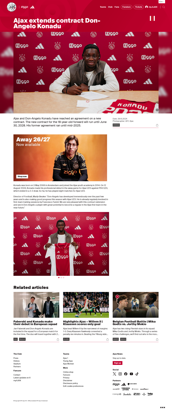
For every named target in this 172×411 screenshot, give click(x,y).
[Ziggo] (24, 7)
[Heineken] (144, 394)
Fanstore (126, 7)
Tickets (138, 7)
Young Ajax (68, 361)
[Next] (104, 244)
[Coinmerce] (135, 389)
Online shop (68, 372)
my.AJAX (17, 380)
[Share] (157, 125)
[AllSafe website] (136, 394)
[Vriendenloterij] (125, 389)
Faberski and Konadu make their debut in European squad (35, 323)
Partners (17, 366)
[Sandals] (127, 394)
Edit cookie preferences (73, 386)
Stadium (17, 364)
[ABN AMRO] (132, 384)
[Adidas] (32, 7)
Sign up (117, 363)
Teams (103, 7)
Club (110, 7)
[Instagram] (120, 374)
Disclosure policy (70, 383)
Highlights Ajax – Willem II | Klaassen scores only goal (83, 323)
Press (15, 358)
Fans (117, 7)
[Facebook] (126, 374)
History (16, 361)
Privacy (66, 378)
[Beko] (150, 394)
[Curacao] (117, 394)
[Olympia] (116, 389)
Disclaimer (67, 380)
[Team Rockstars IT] (144, 389)
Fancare (66, 375)
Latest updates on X (22, 378)
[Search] (163, 7)
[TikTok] (137, 374)
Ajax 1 (65, 358)
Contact (16, 375)
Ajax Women (68, 364)
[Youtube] (131, 374)
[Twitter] (114, 374)
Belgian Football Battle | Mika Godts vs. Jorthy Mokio (134, 323)
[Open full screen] (157, 110)
